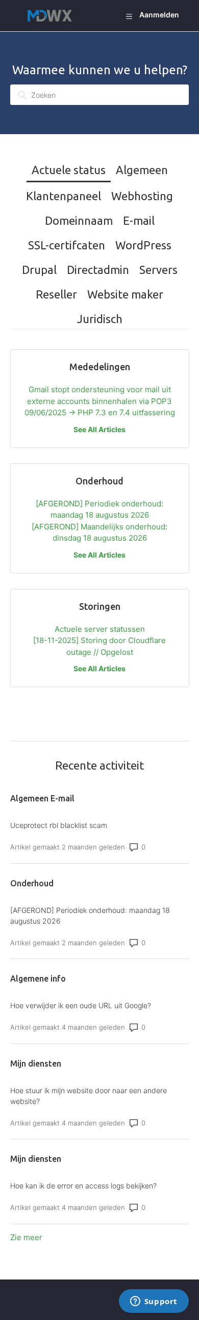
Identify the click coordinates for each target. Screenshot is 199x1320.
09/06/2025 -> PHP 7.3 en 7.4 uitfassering (99, 412)
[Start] (52, 15)
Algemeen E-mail (42, 798)
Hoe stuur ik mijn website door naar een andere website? (88, 1095)
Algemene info (38, 978)
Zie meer (26, 1237)
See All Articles (99, 429)
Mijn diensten (35, 1063)
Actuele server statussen (100, 629)
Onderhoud (32, 883)
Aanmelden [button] (159, 14)
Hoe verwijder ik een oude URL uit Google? (80, 1005)
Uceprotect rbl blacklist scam (58, 825)
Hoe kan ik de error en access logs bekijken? (83, 1185)
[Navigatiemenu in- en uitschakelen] (129, 16)
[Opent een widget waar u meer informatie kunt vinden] (153, 1302)
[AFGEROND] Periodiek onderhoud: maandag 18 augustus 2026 (90, 915)
